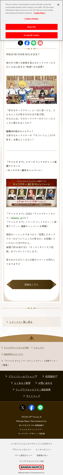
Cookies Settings (31, 18)
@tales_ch (17, 217)
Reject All (31, 27)
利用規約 (50, 376)
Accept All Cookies (31, 35)
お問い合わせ (45, 383)
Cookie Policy (39, 13)
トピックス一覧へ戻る (21, 322)
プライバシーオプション (21, 376)
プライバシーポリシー (21, 449)
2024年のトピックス (13, 354)
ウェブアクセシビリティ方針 (31, 461)
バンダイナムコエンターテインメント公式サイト (31, 443)
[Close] (58, 4)
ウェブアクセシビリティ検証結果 (33, 389)
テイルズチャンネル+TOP (16, 347)
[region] (31, 20)
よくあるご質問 (22, 383)
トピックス (39, 347)
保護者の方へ (42, 455)
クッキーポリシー (43, 449)
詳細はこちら (31, 284)
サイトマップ (33, 396)
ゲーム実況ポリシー (23, 455)
